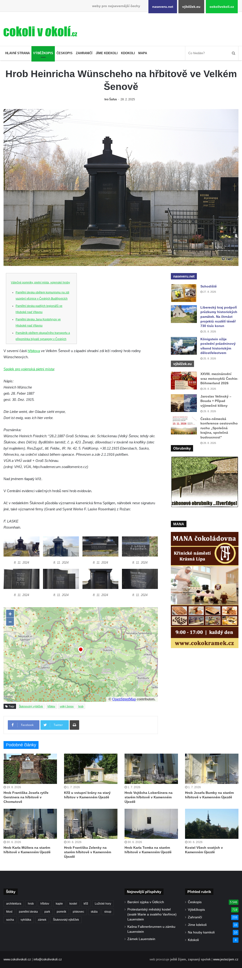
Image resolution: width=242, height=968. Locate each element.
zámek (42, 919)
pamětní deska (28, 911)
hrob (80, 706)
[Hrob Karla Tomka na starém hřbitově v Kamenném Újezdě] (151, 824)
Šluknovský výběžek (31, 706)
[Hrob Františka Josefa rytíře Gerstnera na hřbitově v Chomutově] (30, 769)
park (47, 911)
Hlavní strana (17, 53)
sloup (107, 911)
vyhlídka (26, 919)
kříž (86, 903)
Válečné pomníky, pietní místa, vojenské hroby (40, 282)
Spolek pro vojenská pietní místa (29, 369)
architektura (13, 903)
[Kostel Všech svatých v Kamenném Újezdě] (211, 824)
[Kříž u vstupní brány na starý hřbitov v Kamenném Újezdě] (90, 769)
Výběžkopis (43, 53)
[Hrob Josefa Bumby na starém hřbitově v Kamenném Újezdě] (211, 769)
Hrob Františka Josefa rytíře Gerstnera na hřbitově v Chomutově (26, 797)
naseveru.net (162, 7)
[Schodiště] (184, 293)
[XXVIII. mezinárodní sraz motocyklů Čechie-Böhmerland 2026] (184, 380)
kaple (59, 903)
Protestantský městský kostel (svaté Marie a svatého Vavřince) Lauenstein (152, 914)
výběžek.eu (191, 7)
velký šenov (67, 706)
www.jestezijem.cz (225, 959)
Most (9, 911)
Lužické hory (103, 903)
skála (94, 911)
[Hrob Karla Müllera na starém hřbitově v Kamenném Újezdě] (30, 824)
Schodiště (208, 286)
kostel (73, 903)
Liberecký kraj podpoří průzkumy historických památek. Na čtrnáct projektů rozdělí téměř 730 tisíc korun (218, 316)
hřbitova (34, 351)
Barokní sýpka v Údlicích (145, 902)
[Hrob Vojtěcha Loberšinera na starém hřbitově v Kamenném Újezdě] (151, 769)
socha (10, 919)
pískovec (78, 911)
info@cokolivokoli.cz (48, 959)
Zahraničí (84, 53)
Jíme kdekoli (107, 53)
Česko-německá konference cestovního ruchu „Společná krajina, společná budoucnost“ (219, 428)
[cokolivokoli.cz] (40, 31)
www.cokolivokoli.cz (17, 959)
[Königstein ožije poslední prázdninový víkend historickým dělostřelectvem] (184, 346)
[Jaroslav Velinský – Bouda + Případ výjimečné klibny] (184, 403)
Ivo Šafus (110, 99)
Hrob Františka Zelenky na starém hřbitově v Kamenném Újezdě (87, 852)
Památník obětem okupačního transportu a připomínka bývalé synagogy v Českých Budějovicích (43, 339)
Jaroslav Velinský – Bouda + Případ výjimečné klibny (215, 400)
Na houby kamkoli (201, 932)
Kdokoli (128, 53)
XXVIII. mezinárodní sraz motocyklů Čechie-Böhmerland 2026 (219, 378)
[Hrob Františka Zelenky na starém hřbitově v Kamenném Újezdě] (90, 824)
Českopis (64, 53)
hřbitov (51, 706)
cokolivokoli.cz (222, 7)
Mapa (142, 53)
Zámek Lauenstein (141, 939)
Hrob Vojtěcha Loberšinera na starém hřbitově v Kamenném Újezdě (149, 797)
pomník (61, 911)
